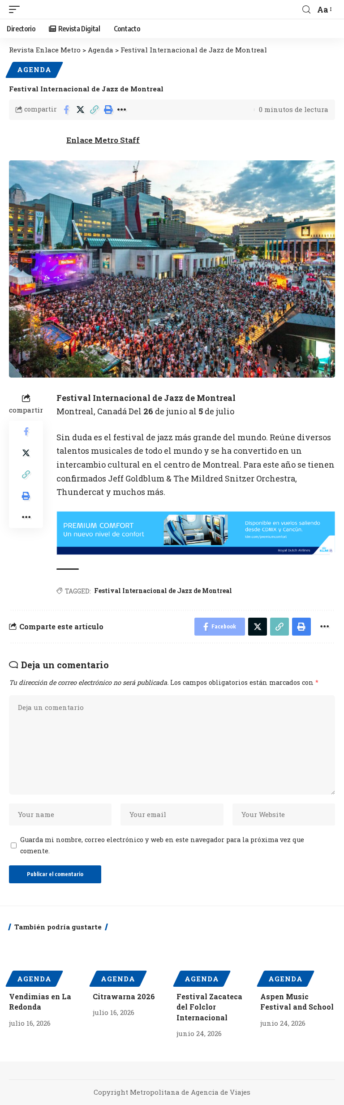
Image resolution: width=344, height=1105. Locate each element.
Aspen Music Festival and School (297, 1001)
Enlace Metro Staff (103, 140)
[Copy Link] (94, 110)
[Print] (108, 110)
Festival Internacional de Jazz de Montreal (163, 590)
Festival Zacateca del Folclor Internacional (209, 1007)
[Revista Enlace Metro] (111, 9)
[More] (122, 110)
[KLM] (195, 532)
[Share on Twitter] (80, 110)
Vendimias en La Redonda (40, 1001)
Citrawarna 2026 (124, 996)
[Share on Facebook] (66, 110)
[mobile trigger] (16, 9)
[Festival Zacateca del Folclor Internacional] (213, 961)
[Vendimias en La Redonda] (46, 961)
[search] (306, 10)
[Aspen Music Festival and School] (297, 961)
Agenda (34, 69)
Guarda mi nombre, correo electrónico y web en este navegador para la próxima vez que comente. (162, 845)
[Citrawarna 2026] (130, 961)
